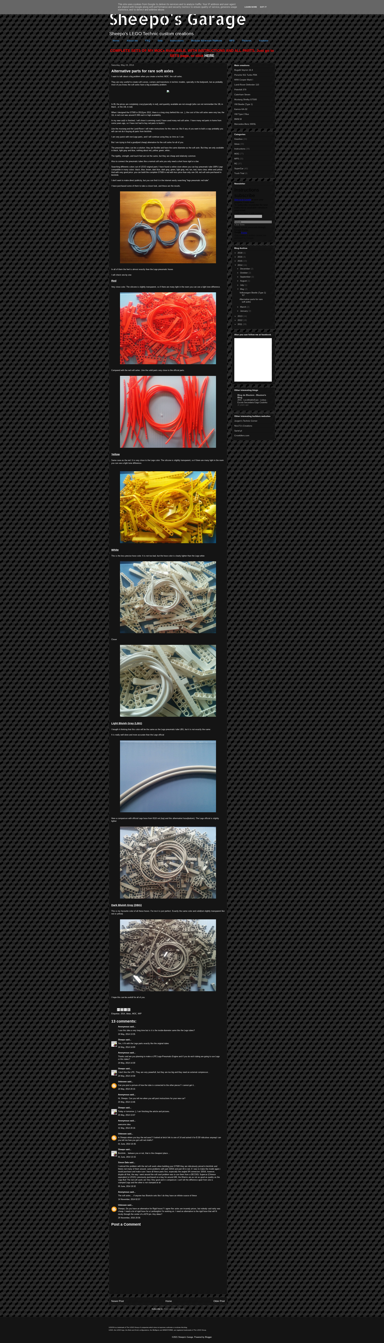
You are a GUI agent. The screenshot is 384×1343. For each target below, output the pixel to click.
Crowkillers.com (241, 435)
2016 (240, 257)
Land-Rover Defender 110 (246, 84)
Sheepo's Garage (178, 18)
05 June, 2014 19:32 (127, 1186)
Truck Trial (239, 173)
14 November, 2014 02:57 (129, 1199)
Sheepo (121, 1040)
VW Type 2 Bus (241, 114)
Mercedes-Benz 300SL (245, 124)
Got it (263, 7)
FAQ (147, 40)
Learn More (250, 7)
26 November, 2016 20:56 (129, 1218)
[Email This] (118, 1009)
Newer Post (117, 1301)
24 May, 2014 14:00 (126, 1047)
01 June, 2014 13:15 (127, 1157)
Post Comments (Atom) (174, 1309)
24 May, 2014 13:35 (126, 1034)
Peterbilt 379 (240, 89)
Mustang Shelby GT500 (245, 99)
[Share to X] (125, 1009)
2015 (240, 261)
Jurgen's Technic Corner (245, 421)
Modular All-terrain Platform (206, 40)
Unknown (122, 1081)
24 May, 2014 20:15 (126, 1089)
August (243, 281)
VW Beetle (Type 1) (243, 104)
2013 (240, 316)
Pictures (246, 40)
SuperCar (238, 168)
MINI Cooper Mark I (243, 79)
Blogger (208, 1337)
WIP (140, 1013)
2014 (123, 1013)
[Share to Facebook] (128, 1009)
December (245, 268)
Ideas (128, 1013)
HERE (209, 56)
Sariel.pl (238, 430)
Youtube (263, 40)
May (242, 289)
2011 (240, 324)
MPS (232, 40)
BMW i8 (238, 119)
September (245, 277)
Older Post (219, 1301)
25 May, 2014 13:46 (126, 1102)
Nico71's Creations (243, 426)
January (244, 311)
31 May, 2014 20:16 (126, 1128)
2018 (240, 253)
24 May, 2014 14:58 (126, 1076)
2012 (240, 320)
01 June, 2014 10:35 (127, 1144)
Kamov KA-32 (240, 109)
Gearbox (238, 139)
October (244, 273)
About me (132, 40)
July (242, 285)
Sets (160, 40)
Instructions (177, 40)
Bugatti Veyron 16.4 (243, 70)
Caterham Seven (242, 94)
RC (235, 163)
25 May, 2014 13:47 (126, 1115)
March (243, 307)
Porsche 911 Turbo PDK (245, 75)
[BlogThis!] (121, 1009)
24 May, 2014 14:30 (126, 1063)
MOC (134, 1013)
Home (116, 40)
